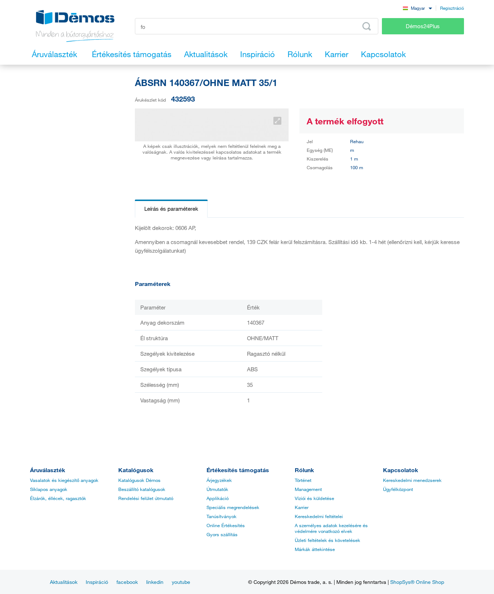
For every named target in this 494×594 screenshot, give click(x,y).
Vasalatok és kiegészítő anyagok (64, 480)
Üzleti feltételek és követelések (327, 540)
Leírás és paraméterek (171, 208)
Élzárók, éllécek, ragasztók (58, 498)
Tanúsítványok (221, 516)
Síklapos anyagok (48, 489)
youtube (181, 582)
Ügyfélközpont (398, 489)
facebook (127, 582)
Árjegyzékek (219, 480)
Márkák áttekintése (315, 549)
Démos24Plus (423, 26)
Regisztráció (452, 8)
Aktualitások (63, 582)
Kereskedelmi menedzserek (412, 480)
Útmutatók (217, 489)
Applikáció (217, 498)
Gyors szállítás (222, 534)
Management (308, 489)
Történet (303, 480)
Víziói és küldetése (314, 498)
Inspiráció (97, 582)
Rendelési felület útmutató (145, 498)
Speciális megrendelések (232, 507)
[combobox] (417, 8)
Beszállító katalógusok (141, 489)
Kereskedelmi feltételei (319, 516)
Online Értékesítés (225, 525)
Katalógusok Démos (139, 480)
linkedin (154, 582)
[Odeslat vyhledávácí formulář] (367, 26)
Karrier (301, 507)
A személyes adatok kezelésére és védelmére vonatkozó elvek (331, 528)
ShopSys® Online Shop (417, 582)
